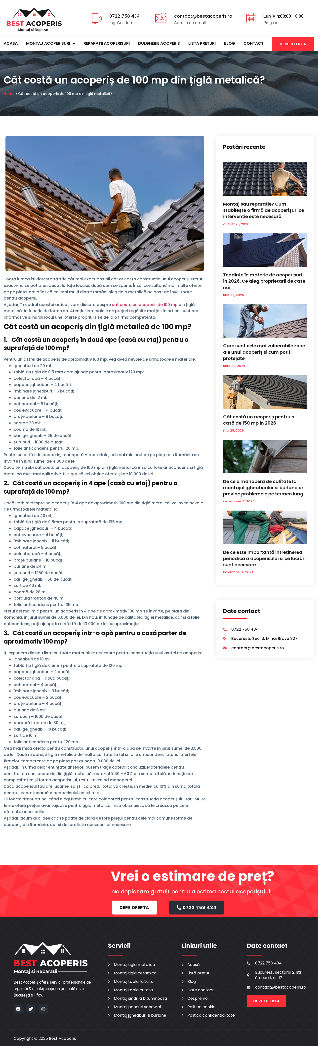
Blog (229, 43)
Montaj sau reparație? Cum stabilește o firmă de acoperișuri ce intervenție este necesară (263, 210)
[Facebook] (18, 1008)
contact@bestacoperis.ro (203, 16)
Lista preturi (202, 43)
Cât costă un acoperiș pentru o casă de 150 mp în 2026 (258, 420)
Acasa (11, 43)
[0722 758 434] (96, 19)
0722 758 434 (124, 16)
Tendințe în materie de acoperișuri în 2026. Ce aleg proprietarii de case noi (264, 281)
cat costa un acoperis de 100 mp (145, 304)
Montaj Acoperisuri (48, 43)
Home (9, 93)
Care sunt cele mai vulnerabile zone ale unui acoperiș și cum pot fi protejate (264, 352)
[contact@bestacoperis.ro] (160, 18)
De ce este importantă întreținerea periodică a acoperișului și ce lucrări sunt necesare (264, 558)
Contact (253, 43)
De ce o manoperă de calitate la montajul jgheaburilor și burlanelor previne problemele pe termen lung (263, 487)
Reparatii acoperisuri (106, 43)
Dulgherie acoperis (159, 43)
